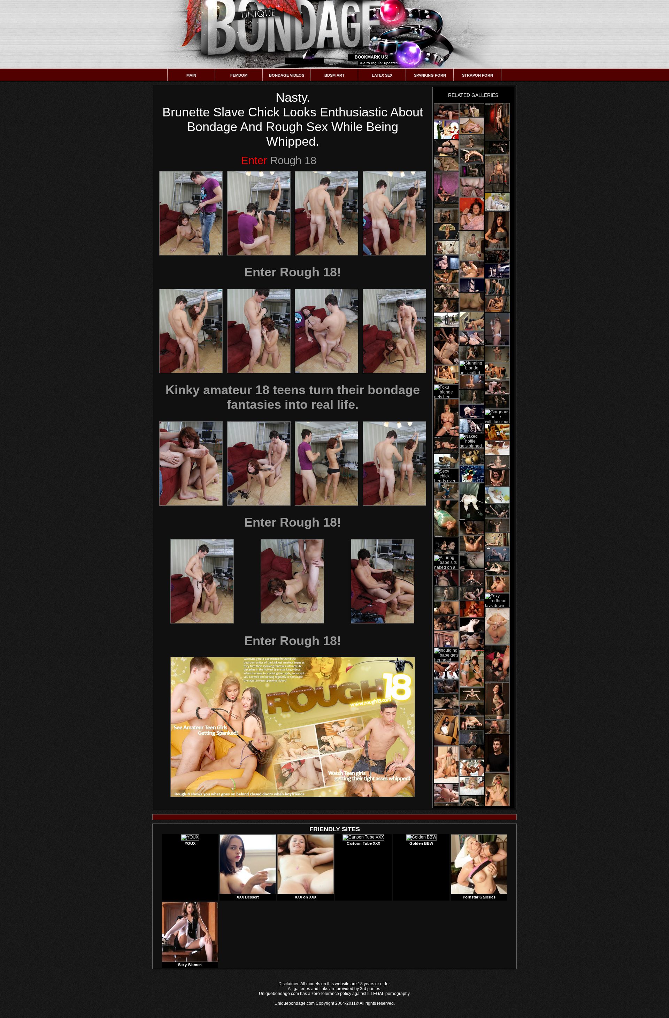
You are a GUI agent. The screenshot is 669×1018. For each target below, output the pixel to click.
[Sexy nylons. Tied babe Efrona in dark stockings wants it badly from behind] (446, 461)
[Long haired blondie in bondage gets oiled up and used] (471, 803)
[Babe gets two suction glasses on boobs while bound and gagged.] (497, 569)
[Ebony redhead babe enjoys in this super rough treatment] (497, 554)
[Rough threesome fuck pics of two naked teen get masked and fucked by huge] (497, 432)
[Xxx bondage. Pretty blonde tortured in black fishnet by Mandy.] (497, 304)
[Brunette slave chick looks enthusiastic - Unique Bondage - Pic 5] (191, 331)
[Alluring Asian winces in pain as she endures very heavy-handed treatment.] (446, 623)
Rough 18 (278, 160)
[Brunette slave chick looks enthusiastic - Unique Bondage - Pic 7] (326, 331)
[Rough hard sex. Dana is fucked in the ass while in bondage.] (497, 286)
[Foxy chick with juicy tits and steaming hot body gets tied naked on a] (497, 173)
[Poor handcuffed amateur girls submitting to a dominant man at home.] (471, 187)
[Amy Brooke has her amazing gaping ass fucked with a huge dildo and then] (497, 727)
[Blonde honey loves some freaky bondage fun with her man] (471, 397)
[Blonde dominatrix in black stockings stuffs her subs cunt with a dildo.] (446, 346)
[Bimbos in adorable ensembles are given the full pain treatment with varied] (446, 546)
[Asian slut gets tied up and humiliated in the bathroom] (446, 577)
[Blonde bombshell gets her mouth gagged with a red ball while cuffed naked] (446, 190)
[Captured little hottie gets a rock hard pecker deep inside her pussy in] (471, 321)
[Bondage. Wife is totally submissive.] (497, 354)
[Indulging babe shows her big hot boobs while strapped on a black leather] (471, 577)
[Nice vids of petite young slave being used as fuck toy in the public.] (446, 686)
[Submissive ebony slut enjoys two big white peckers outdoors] (471, 767)
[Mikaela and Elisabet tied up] (471, 668)
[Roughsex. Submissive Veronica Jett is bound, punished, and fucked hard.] (497, 663)
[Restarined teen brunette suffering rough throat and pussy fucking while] (471, 609)
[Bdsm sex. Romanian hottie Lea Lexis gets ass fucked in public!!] (446, 320)
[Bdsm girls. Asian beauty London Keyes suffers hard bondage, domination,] (497, 230)
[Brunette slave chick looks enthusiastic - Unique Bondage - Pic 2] (259, 213)
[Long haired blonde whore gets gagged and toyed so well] (471, 694)
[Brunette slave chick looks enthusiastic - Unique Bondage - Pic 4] (394, 213)
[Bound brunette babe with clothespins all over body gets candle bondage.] (471, 723)
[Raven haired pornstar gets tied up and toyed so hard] (471, 426)
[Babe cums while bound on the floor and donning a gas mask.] (497, 462)
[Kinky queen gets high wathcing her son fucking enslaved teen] (446, 129)
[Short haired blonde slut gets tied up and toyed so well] (497, 271)
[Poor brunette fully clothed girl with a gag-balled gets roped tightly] (446, 727)
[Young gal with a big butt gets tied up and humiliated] (471, 501)
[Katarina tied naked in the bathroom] (497, 626)
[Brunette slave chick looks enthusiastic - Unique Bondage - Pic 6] (259, 331)
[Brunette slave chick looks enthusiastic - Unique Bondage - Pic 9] (191, 463)
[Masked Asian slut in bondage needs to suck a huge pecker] (471, 142)
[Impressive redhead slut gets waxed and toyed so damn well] (471, 338)
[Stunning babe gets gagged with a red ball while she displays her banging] (497, 121)
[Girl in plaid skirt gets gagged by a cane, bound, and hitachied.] (446, 248)
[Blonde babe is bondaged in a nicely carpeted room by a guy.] (471, 709)
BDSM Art (334, 75)
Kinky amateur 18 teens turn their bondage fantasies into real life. (293, 397)
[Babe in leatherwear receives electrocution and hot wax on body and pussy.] (446, 277)
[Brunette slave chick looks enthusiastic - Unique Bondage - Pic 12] (394, 463)
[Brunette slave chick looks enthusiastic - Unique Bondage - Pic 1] (191, 213)
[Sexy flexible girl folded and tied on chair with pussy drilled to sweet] (497, 584)
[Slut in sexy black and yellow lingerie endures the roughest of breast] (446, 148)
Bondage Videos (286, 75)
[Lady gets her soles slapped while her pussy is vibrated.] (497, 511)
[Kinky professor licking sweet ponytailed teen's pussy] (471, 474)
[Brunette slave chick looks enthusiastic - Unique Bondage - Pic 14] (292, 581)
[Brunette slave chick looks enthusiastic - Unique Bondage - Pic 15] (382, 581)
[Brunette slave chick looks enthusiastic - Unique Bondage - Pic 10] (259, 463)
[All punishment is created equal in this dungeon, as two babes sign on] (446, 701)
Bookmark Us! (372, 57)
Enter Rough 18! (292, 272)
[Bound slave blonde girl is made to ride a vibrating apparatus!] (471, 737)
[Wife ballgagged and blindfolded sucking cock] (497, 329)
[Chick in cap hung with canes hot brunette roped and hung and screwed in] (446, 216)
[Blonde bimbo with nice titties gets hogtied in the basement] (497, 525)
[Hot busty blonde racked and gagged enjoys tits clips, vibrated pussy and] (446, 417)
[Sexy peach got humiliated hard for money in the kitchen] (446, 111)
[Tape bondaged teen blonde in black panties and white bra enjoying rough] (471, 785)
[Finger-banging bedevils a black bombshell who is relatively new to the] (471, 382)
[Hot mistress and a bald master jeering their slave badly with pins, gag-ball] (446, 608)
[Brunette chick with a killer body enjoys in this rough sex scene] (471, 411)
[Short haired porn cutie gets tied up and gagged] (497, 387)
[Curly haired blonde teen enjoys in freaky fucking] (471, 269)
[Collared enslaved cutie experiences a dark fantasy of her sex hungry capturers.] (446, 374)
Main (191, 75)
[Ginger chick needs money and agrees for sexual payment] (446, 638)
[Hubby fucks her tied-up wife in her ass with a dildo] (446, 793)
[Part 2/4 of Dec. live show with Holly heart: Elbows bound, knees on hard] (471, 353)
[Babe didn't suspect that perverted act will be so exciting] (446, 232)
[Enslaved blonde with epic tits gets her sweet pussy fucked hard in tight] (446, 164)
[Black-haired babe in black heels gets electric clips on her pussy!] (471, 110)
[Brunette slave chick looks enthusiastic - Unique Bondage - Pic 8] (394, 331)
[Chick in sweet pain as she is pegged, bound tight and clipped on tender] (497, 478)
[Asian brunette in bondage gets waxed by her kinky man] (471, 285)
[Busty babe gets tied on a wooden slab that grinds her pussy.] (497, 148)
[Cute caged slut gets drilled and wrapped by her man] (446, 518)
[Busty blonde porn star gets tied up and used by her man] (446, 262)
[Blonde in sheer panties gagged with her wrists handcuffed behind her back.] (497, 791)
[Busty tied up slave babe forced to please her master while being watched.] (497, 256)
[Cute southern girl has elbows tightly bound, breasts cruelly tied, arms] (471, 752)
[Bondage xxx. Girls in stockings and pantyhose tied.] (497, 495)
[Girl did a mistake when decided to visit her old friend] (471, 641)
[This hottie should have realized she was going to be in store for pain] (497, 753)
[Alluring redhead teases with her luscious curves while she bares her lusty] (497, 701)
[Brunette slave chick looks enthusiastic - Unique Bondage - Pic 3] (326, 213)
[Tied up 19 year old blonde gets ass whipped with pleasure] (471, 170)
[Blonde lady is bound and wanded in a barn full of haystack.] (446, 306)
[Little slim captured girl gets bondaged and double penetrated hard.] (446, 764)
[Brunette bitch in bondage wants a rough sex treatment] (446, 594)
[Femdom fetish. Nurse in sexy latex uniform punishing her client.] (497, 371)
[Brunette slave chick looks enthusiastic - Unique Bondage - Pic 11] (326, 463)
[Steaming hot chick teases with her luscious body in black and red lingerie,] (446, 445)
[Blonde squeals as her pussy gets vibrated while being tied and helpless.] (471, 593)
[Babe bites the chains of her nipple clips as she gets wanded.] (497, 540)
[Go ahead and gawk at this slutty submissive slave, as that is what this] (471, 560)
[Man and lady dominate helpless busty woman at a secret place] (446, 670)
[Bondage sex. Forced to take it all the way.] (471, 246)
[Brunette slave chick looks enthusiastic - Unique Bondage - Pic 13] (202, 581)
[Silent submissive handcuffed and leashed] (471, 213)
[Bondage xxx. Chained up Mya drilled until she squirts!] (471, 456)
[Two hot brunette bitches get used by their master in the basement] (446, 291)
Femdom (238, 75)
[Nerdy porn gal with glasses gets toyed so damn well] (471, 625)
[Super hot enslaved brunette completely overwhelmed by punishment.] (471, 302)
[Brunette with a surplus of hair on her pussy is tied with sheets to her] (497, 448)
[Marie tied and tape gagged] (471, 125)
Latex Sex (382, 75)
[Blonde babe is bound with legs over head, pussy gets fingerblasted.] (471, 156)
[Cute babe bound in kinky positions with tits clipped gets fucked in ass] (446, 491)
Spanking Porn (430, 75)
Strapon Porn (477, 75)
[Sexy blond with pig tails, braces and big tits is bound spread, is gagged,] (471, 528)
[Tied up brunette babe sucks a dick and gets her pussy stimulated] (471, 543)
